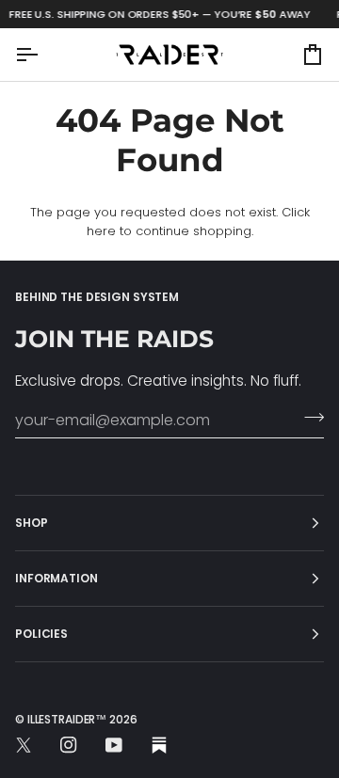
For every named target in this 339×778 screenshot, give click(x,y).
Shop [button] (31, 523)
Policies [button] (41, 634)
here (101, 231)
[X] (23, 745)
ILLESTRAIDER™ (66, 719)
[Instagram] (68, 745)
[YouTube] (113, 745)
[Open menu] (43, 54)
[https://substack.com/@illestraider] (159, 745)
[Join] (308, 418)
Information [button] (56, 578)
